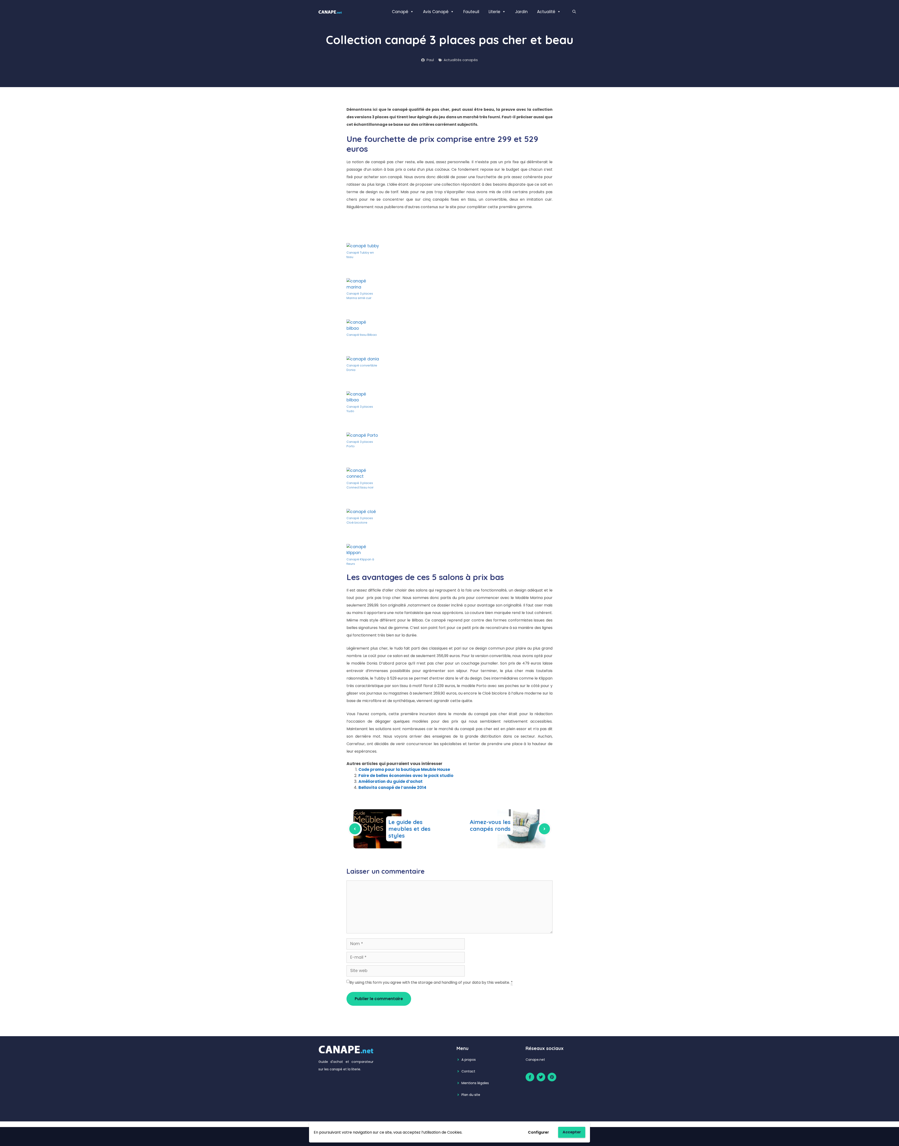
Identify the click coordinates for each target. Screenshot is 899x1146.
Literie (494, 12)
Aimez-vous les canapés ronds (490, 825)
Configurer (538, 1132)
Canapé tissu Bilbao (361, 335)
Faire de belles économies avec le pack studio (405, 775)
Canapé (400, 12)
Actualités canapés (461, 59)
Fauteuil (471, 12)
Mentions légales (475, 1083)
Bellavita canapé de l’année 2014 (392, 787)
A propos (468, 1059)
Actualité (546, 12)
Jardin (521, 12)
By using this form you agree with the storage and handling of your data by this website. (431, 982)
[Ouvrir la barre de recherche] (574, 12)
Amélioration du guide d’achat (390, 781)
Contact (468, 1071)
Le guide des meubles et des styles (409, 828)
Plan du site (470, 1094)
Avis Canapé (436, 12)
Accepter (572, 1132)
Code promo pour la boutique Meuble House (404, 769)
